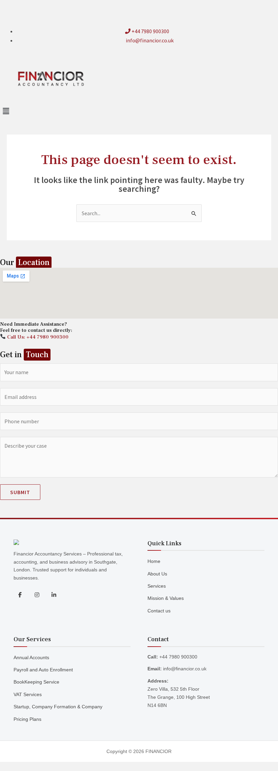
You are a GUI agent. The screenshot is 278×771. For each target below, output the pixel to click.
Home (153, 561)
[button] (139, 111)
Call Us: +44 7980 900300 (37, 337)
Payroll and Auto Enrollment (43, 669)
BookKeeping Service (36, 682)
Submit (20, 492)
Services (156, 586)
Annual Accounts (31, 657)
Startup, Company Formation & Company (58, 706)
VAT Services (28, 694)
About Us (157, 573)
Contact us (159, 610)
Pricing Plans (27, 719)
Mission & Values (165, 598)
